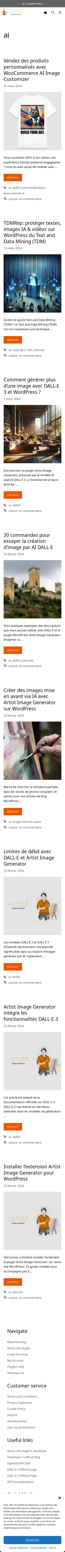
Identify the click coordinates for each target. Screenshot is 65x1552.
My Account (15, 1360)
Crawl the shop (17, 1354)
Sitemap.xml (15, 1373)
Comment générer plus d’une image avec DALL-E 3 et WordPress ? (31, 385)
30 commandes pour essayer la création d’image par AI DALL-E (28, 540)
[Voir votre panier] (45, 12)
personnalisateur (33, 187)
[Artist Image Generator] (12, 12)
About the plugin (18, 1348)
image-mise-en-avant (26, 822)
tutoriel (17, 1292)
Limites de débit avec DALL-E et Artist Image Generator (29, 857)
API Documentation (20, 1482)
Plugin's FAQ (15, 1367)
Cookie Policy (16, 1409)
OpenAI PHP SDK (18, 1463)
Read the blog (16, 1342)
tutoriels (27, 660)
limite (16, 977)
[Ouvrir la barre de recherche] (52, 12)
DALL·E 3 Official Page (22, 1475)
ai (9, 187)
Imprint (52, 1547)
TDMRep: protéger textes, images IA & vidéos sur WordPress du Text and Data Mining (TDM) (32, 232)
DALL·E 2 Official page (22, 1469)
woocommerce (14, 193)
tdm (29, 350)
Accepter (32, 1540)
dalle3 (16, 187)
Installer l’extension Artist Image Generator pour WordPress (32, 1172)
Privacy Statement (38, 1547)
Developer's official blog (23, 1457)
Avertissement (17, 1421)
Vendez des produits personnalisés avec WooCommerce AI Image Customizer (32, 69)
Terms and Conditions (22, 1396)
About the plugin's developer (27, 1451)
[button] (59, 1498)
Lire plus (12, 177)
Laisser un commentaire (25, 199)
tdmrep (39, 350)
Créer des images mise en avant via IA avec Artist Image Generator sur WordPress (30, 699)
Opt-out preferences (18, 1547)
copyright (18, 350)
